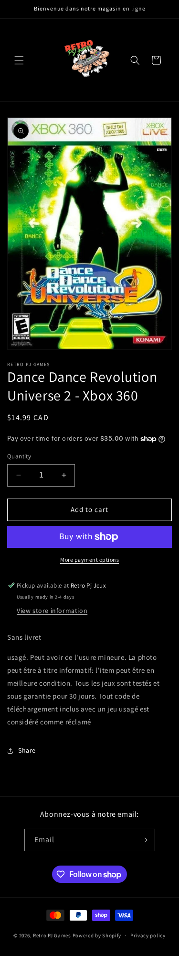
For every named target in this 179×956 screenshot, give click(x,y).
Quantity (19, 456)
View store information (52, 610)
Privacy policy (148, 935)
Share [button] (27, 750)
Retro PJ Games (52, 935)
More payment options (89, 559)
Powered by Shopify (97, 935)
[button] (19, 60)
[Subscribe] (144, 840)
